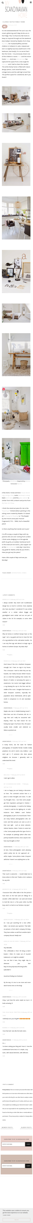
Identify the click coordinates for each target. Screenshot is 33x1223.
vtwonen (5, 64)
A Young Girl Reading (11, 516)
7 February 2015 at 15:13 (20, 708)
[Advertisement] (16, 1192)
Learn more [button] (6, 1215)
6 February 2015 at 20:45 (19, 997)
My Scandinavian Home (12, 784)
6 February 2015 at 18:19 (19, 889)
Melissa (7, 775)
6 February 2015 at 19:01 (18, 661)
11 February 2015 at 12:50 (20, 847)
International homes (19, 573)
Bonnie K (5, 1027)
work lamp (9, 498)
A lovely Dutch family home (14, 22)
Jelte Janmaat (20, 59)
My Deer (5, 43)
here (19, 56)
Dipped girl (6, 511)
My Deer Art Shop (8, 503)
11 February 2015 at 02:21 (19, 1040)
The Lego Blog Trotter (11, 1012)
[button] (4, 26)
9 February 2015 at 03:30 (17, 1028)
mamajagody (8, 919)
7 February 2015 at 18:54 (21, 919)
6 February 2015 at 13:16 (16, 599)
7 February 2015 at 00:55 (17, 775)
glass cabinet (23, 498)
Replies (10, 655)
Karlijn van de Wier (11, 941)
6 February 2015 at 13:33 (19, 631)
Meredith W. (6, 889)
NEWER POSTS (7, 1127)
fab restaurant (11, 547)
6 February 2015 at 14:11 (19, 741)
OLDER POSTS (26, 1127)
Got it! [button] (17, 1219)
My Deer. (20, 484)
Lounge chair (9, 495)
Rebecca (5, 599)
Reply (3, 625)
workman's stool (23, 495)
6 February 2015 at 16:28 (19, 871)
